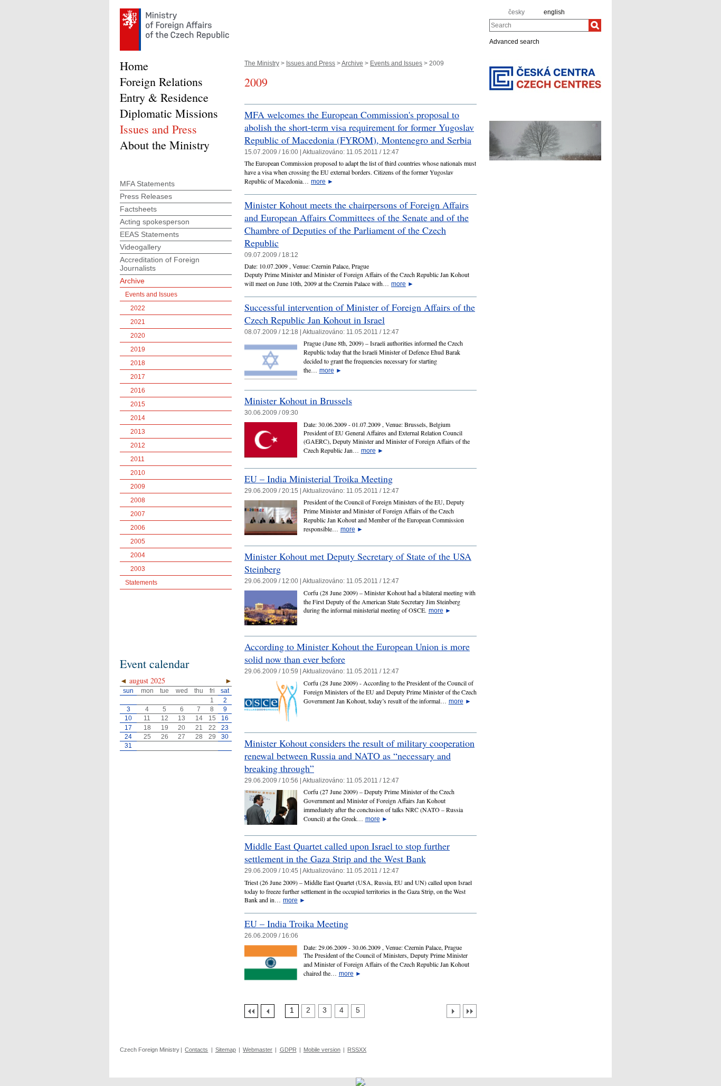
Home (134, 65)
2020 (137, 335)
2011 (137, 459)
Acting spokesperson (154, 221)
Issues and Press (310, 63)
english (554, 12)
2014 (137, 418)
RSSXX (356, 1049)
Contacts (196, 1049)
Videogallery (140, 247)
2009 (137, 486)
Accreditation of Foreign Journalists (160, 263)
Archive (352, 63)
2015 (137, 404)
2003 (137, 569)
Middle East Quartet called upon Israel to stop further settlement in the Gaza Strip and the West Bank (347, 852)
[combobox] (539, 25)
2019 (137, 349)
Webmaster (257, 1049)
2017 (137, 376)
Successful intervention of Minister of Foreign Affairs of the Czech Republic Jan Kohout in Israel (359, 313)
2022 (137, 308)
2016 (137, 390)
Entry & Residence (164, 97)
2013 (137, 431)
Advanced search (514, 41)
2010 (137, 473)
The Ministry (261, 63)
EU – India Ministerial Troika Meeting (318, 478)
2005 (137, 541)
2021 (137, 322)
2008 (137, 500)
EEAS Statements (149, 234)
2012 (137, 445)
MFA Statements (147, 183)
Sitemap (225, 1049)
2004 (137, 555)
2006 (137, 527)
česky (516, 12)
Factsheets (138, 209)
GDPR (288, 1049)
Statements (141, 582)
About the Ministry (165, 145)
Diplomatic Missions (169, 113)
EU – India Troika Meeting (296, 923)
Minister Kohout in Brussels (298, 400)
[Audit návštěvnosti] (361, 1081)
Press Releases (146, 196)
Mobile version (321, 1049)
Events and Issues (396, 63)
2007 (137, 514)
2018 (137, 363)
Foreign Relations (161, 81)
